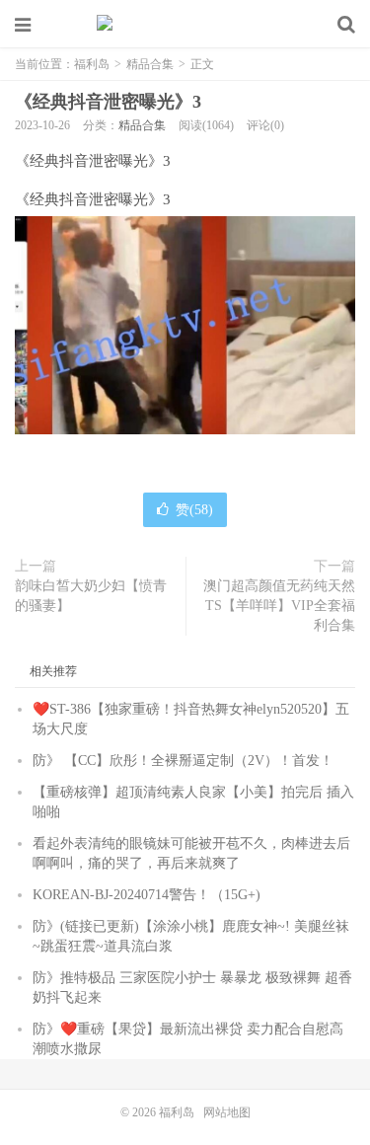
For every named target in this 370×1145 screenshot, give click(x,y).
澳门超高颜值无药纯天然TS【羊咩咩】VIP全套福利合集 (279, 605)
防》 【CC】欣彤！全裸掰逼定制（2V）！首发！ (183, 760)
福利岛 (185, 25)
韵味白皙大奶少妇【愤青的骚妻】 (91, 595)
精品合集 (150, 64)
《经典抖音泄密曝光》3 (108, 102)
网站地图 (227, 1112)
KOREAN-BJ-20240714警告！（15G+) (146, 894)
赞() (194, 509)
